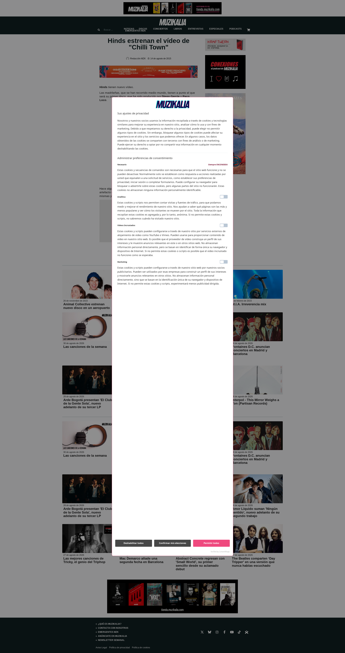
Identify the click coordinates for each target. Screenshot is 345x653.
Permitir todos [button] (211, 543)
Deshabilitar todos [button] (134, 543)
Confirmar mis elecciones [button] (172, 543)
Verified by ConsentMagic (220, 552)
